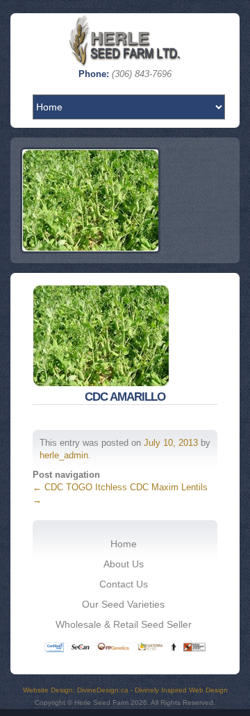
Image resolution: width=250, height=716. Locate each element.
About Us (123, 563)
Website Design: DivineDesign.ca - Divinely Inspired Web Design (125, 690)
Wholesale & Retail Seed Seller (124, 624)
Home (123, 543)
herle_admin (64, 455)
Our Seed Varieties (123, 604)
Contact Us (123, 584)
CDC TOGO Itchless (80, 487)
